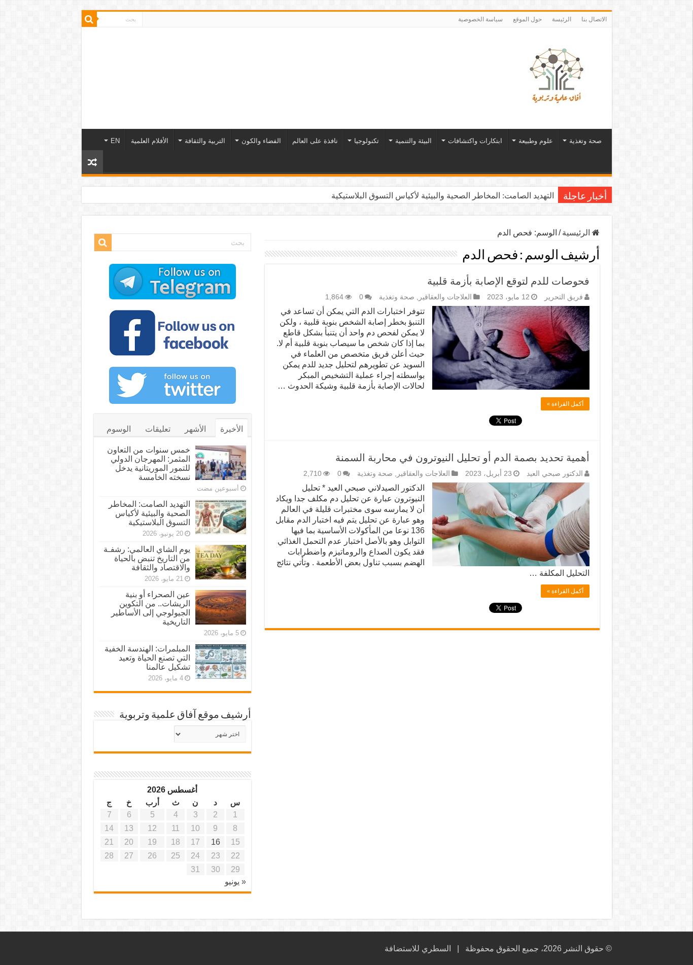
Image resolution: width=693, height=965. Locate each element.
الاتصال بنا (594, 19)
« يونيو (235, 881)
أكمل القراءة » (565, 403)
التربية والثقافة (205, 141)
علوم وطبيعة (535, 141)
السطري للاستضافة (418, 948)
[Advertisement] (274, 60)
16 (215, 842)
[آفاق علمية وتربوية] (558, 76)
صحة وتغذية (585, 141)
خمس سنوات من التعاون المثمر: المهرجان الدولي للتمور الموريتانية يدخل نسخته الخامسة (148, 463)
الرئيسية (577, 232)
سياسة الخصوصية (480, 19)
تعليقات (157, 429)
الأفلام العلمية (149, 141)
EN (115, 141)
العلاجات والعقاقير (445, 297)
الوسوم (119, 429)
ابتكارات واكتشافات (475, 141)
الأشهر (195, 429)
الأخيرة (231, 429)
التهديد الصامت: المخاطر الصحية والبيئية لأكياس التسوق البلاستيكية (442, 195)
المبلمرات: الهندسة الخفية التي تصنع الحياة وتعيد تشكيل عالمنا (147, 657)
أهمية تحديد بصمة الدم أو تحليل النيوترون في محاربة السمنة (462, 457)
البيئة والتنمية (413, 141)
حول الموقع (527, 19)
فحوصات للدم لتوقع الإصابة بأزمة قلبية (508, 281)
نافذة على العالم (315, 141)
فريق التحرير (563, 297)
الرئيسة (561, 19)
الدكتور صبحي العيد (555, 473)
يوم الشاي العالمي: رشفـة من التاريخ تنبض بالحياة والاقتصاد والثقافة (146, 558)
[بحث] (89, 19)
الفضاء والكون (261, 141)
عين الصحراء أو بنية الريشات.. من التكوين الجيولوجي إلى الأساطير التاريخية (150, 608)
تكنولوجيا (366, 141)
